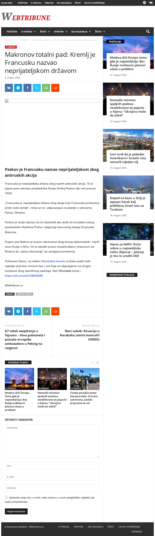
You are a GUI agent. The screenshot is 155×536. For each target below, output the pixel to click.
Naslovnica (10, 39)
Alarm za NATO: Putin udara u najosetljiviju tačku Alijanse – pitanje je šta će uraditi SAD (127, 250)
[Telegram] (144, 3)
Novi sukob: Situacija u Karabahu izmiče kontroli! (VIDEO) (79, 335)
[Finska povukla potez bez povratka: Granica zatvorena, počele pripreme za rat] (84, 379)
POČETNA (22, 2)
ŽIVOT (78, 2)
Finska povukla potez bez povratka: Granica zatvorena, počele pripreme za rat (84, 398)
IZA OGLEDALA (64, 2)
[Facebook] (27, 88)
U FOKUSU (36, 2)
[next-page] (97, 362)
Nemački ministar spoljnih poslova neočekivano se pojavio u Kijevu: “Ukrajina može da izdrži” (52, 399)
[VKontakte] (150, 3)
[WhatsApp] (46, 88)
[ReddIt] (55, 88)
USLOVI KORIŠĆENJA (94, 2)
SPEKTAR (49, 2)
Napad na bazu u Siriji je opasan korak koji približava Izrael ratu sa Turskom (127, 203)
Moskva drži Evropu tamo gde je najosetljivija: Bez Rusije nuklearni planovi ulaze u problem (17, 401)
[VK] (9, 88)
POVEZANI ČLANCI (18, 362)
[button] (147, 31)
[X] (37, 88)
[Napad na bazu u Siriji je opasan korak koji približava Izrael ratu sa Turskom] (128, 192)
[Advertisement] (102, 16)
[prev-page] (93, 362)
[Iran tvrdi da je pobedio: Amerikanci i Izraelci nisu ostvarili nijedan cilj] (128, 145)
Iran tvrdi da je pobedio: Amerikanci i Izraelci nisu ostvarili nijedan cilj (128, 158)
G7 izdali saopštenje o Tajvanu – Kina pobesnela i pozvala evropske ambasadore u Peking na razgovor (25, 339)
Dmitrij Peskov (24, 294)
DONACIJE (137, 531)
